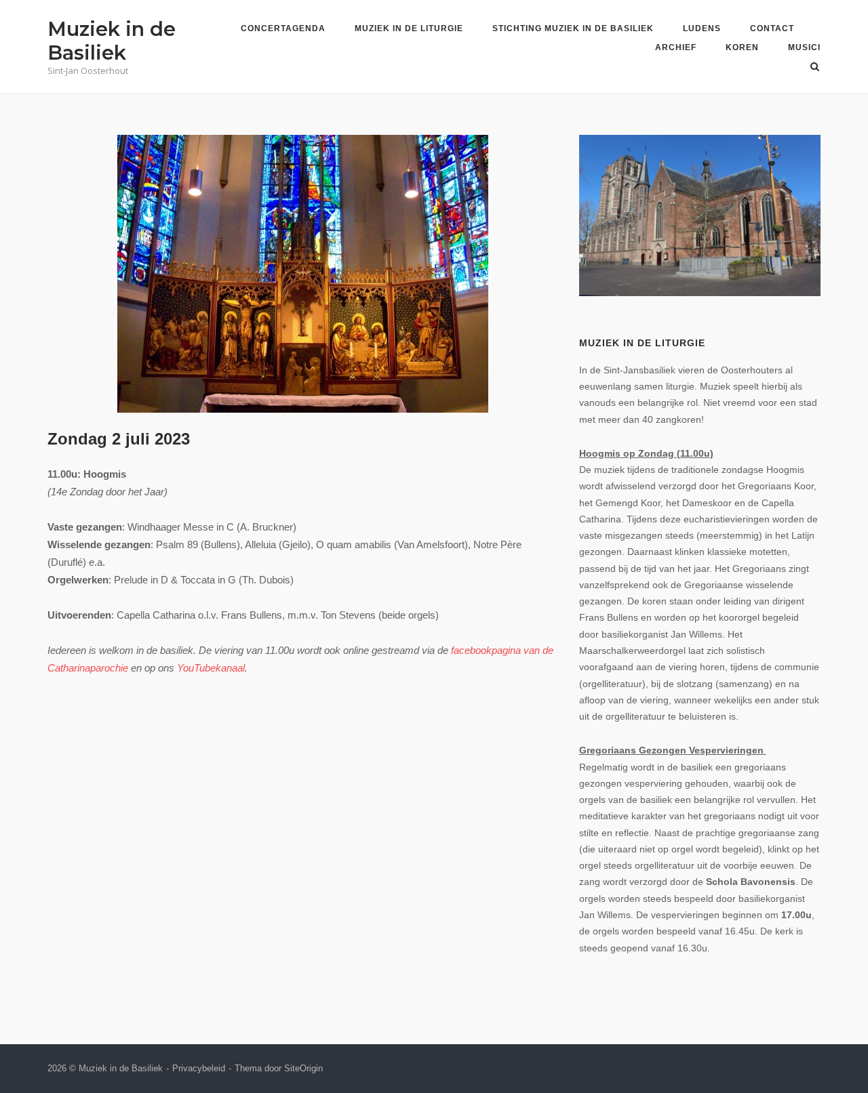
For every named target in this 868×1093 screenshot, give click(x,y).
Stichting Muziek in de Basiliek (573, 28)
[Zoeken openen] (815, 67)
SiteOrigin (303, 1068)
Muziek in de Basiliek (111, 40)
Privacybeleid (198, 1068)
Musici (804, 47)
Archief (675, 47)
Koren (742, 47)
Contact (772, 28)
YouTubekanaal (211, 668)
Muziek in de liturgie (409, 28)
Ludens (702, 28)
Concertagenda (283, 28)
